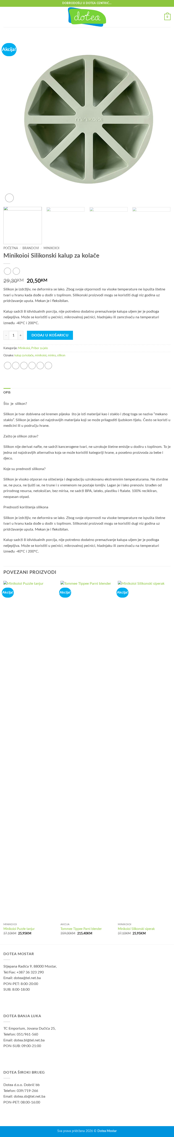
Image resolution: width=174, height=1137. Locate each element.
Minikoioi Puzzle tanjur (19, 929)
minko (52, 355)
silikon (61, 355)
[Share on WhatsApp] (7, 365)
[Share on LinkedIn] (48, 365)
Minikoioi (51, 248)
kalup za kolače (24, 355)
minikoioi (40, 355)
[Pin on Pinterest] (40, 365)
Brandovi (30, 248)
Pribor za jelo (39, 348)
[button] (6, 16)
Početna (10, 248)
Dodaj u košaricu (49, 335)
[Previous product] (16, 271)
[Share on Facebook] (15, 365)
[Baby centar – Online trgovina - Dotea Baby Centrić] (87, 17)
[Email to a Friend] (32, 365)
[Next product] (7, 271)
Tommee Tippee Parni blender (81, 929)
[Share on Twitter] (24, 365)
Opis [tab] (6, 392)
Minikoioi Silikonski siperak (136, 929)
